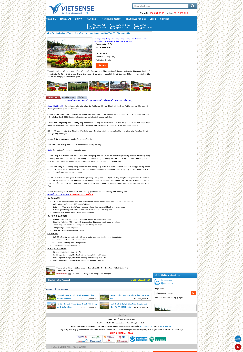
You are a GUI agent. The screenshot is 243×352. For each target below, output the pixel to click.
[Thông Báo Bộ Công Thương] (138, 342)
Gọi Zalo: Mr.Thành (136, 26)
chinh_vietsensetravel (116, 28)
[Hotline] (238, 347)
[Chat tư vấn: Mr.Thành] (141, 28)
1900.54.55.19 (157, 13)
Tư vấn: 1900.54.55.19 (140, 280)
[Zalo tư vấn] (238, 339)
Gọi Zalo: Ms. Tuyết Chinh (112, 26)
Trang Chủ (77, 8)
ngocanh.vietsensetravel (94, 28)
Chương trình (53, 97)
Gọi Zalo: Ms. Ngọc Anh (90, 26)
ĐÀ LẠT (89, 100)
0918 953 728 (181, 13)
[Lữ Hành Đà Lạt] (48, 33)
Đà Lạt (116, 125)
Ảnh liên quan (68, 97)
